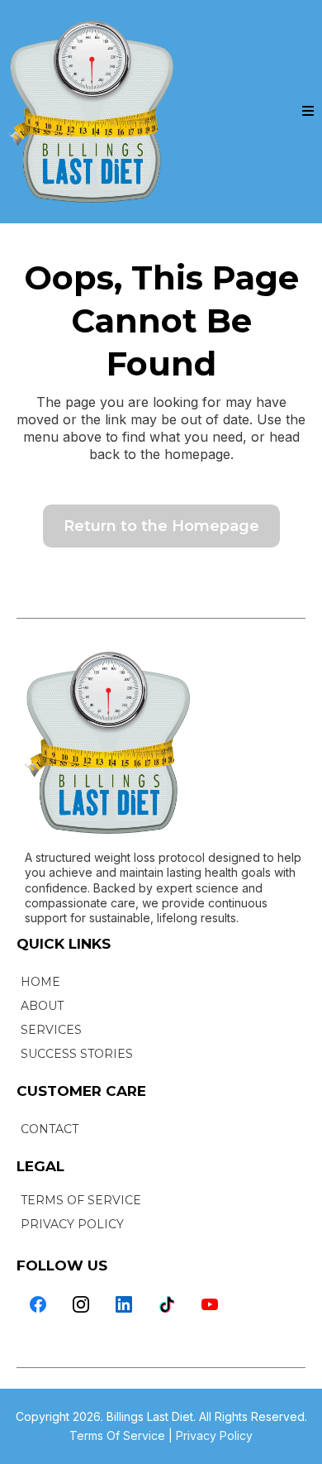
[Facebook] (38, 1304)
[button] (308, 112)
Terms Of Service (117, 1435)
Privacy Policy (214, 1435)
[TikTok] (166, 1304)
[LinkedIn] (123, 1304)
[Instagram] (80, 1304)
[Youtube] (209, 1304)
